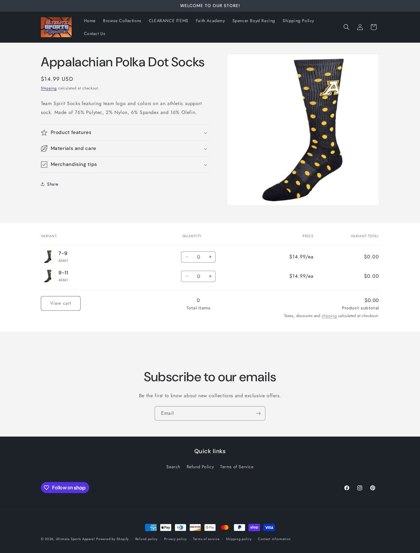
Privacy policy (175, 538)
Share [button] (52, 184)
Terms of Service (237, 467)
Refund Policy (200, 467)
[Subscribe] (258, 413)
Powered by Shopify (112, 538)
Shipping (49, 88)
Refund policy (146, 538)
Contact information (274, 538)
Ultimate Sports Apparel (75, 538)
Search (173, 467)
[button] (346, 27)
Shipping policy (239, 538)
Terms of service (206, 538)
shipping (329, 316)
